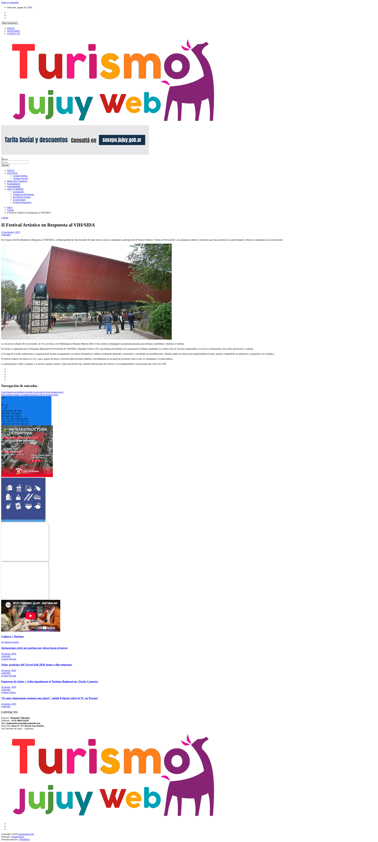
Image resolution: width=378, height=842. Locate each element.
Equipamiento (13, 183)
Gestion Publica (20, 176)
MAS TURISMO (15, 189)
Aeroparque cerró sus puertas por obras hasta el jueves (34, 647)
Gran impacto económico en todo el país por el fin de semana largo (32, 392)
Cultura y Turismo (12, 636)
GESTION (12, 173)
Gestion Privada (20, 178)
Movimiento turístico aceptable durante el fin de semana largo (29, 394)
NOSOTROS (13, 31)
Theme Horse (17, 837)
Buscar (4, 159)
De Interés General (22, 197)
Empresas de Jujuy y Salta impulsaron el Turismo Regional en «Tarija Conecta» (49, 681)
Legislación (18, 191)
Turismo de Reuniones (23, 194)
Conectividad (19, 199)
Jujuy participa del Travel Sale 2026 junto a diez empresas (36, 664)
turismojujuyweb (26, 834)
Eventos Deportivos (22, 202)
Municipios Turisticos (17, 181)
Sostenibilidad (13, 186)
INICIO (10, 28)
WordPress (25, 839)
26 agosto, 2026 (8, 653)
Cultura (4, 217)
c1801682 (5, 235)
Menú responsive (9, 23)
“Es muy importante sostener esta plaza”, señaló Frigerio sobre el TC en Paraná (49, 698)
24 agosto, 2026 (8, 704)
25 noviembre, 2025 (10, 232)
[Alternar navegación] (2, 157)
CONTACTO (13, 33)
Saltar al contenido (9, 2)
